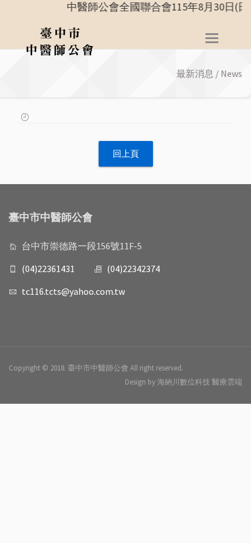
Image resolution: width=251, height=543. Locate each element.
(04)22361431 (48, 268)
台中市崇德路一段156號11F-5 (82, 246)
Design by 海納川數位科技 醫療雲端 (183, 382)
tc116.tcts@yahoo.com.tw (73, 291)
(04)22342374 (133, 268)
